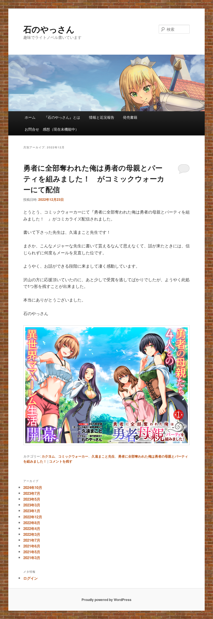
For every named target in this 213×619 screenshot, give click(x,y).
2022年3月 (31, 534)
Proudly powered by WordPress (106, 599)
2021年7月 (31, 540)
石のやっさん (49, 29)
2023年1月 (31, 510)
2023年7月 (31, 493)
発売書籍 (130, 117)
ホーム (30, 117)
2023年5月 (31, 499)
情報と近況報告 (101, 117)
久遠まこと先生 (103, 456)
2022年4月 (31, 528)
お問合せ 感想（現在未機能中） (52, 129)
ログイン (30, 578)
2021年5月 (31, 551)
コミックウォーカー (73, 456)
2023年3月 (31, 505)
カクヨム (48, 456)
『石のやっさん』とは (62, 117)
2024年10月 (32, 487)
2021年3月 (31, 557)
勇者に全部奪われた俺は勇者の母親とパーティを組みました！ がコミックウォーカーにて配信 (93, 178)
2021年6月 (31, 546)
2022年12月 (32, 516)
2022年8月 (31, 522)
